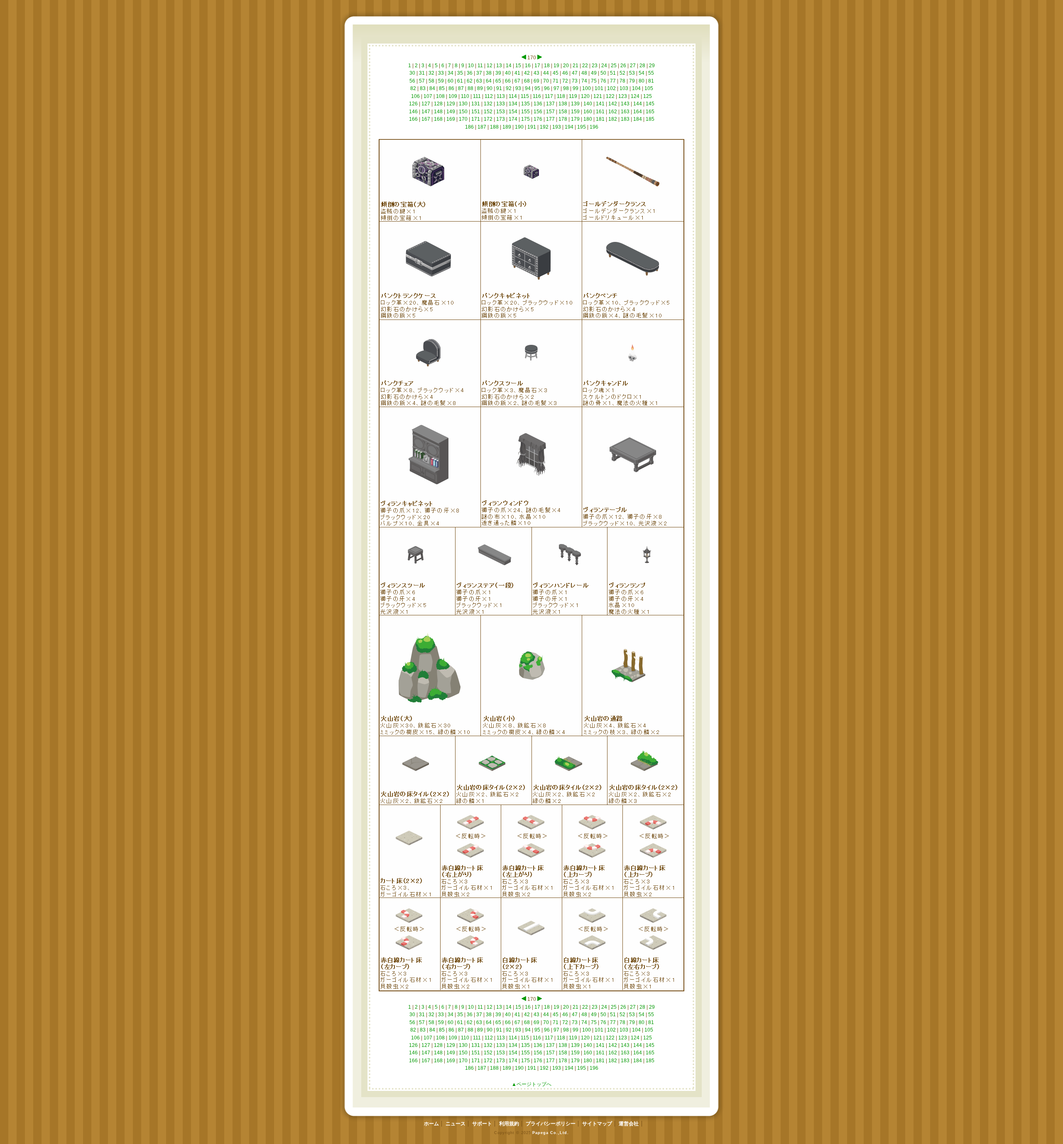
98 (566, 88)
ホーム (431, 1124)
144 (637, 104)
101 (599, 88)
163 (625, 112)
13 (499, 65)
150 (463, 112)
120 (585, 96)
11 (480, 65)
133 (500, 104)
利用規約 (509, 1124)
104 (636, 88)
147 (425, 112)
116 (537, 96)
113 (500, 96)
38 (489, 73)
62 (469, 81)
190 (519, 127)
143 (625, 104)
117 (549, 96)
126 (413, 104)
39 (498, 73)
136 (538, 104)
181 (600, 119)
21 (575, 65)
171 (475, 119)
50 (603, 73)
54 (641, 73)
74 (584, 81)
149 (450, 112)
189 (506, 127)
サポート (482, 1124)
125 (647, 96)
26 (623, 65)
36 (469, 73)
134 (513, 104)
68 (527, 81)
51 (613, 73)
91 (499, 88)
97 (556, 88)
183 (625, 119)
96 (547, 88)
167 (425, 119)
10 (471, 65)
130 (463, 104)
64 (489, 81)
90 (489, 88)
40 (508, 73)
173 (500, 119)
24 (604, 65)
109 (452, 96)
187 (481, 127)
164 (637, 112)
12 (489, 65)
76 (603, 81)
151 (475, 112)
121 (597, 96)
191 (531, 127)
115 (524, 96)
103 (623, 88)
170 (463, 119)
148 (438, 112)
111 (477, 96)
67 (517, 81)
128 (438, 104)
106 (415, 96)
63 (479, 81)
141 (600, 104)
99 (575, 88)
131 (475, 104)
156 (538, 112)
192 (544, 127)
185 (650, 119)
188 (494, 127)
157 (550, 112)
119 (573, 96)
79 (632, 81)
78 (622, 81)
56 (412, 81)
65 (498, 81)
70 (546, 81)
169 (450, 119)
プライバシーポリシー (551, 1124)
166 (413, 119)
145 (650, 104)
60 (450, 81)
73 (575, 81)
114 (512, 96)
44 (546, 73)
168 (438, 119)
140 (587, 104)
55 (651, 73)
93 (518, 88)
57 (422, 81)
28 (642, 65)
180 (587, 119)
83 (423, 88)
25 (614, 65)
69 (536, 81)
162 (612, 112)
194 (569, 127)
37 (479, 73)
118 (561, 96)
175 (525, 119)
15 (518, 65)
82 (413, 88)
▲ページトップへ (531, 1084)
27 (633, 65)
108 (440, 96)
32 (431, 73)
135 (525, 104)
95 (537, 88)
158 (562, 112)
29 (652, 65)
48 (584, 73)
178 (562, 119)
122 (610, 96)
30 (412, 73)
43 (536, 73)
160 (587, 112)
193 (556, 127)
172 (488, 119)
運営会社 (629, 1124)
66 (508, 81)
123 (622, 96)
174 (513, 119)
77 (613, 81)
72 (565, 81)
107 (428, 96)
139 (575, 104)
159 (575, 112)
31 (422, 73)
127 (425, 104)
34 (450, 73)
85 (442, 88)
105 (648, 88)
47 (575, 73)
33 (441, 73)
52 (622, 73)
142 (612, 104)
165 (650, 112)
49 (594, 73)
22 (585, 65)
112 (488, 96)
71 (555, 81)
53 (632, 73)
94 (528, 88)
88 (470, 88)
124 (635, 96)
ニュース (455, 1124)
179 (575, 119)
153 (500, 112)
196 (594, 127)
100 (586, 88)
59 (441, 81)
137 (550, 104)
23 (594, 65)
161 (600, 112)
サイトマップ (597, 1124)
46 (565, 73)
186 (469, 127)
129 (450, 104)
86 (451, 88)
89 (480, 88)
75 (594, 81)
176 (538, 119)
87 (461, 88)
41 (517, 73)
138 (562, 104)
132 (488, 104)
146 (413, 112)
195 (581, 127)
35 (460, 73)
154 (513, 112)
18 (547, 65)
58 (431, 81)
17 (537, 65)
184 (637, 119)
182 (612, 119)
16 (528, 65)
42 (527, 73)
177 (550, 119)
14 (509, 65)
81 (651, 81)
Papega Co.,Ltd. (550, 1132)
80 (641, 81)
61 (460, 81)
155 (525, 112)
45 (555, 73)
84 (432, 88)
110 (465, 96)
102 (611, 88)
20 (566, 65)
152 (488, 112)
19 (556, 65)
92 (509, 88)
